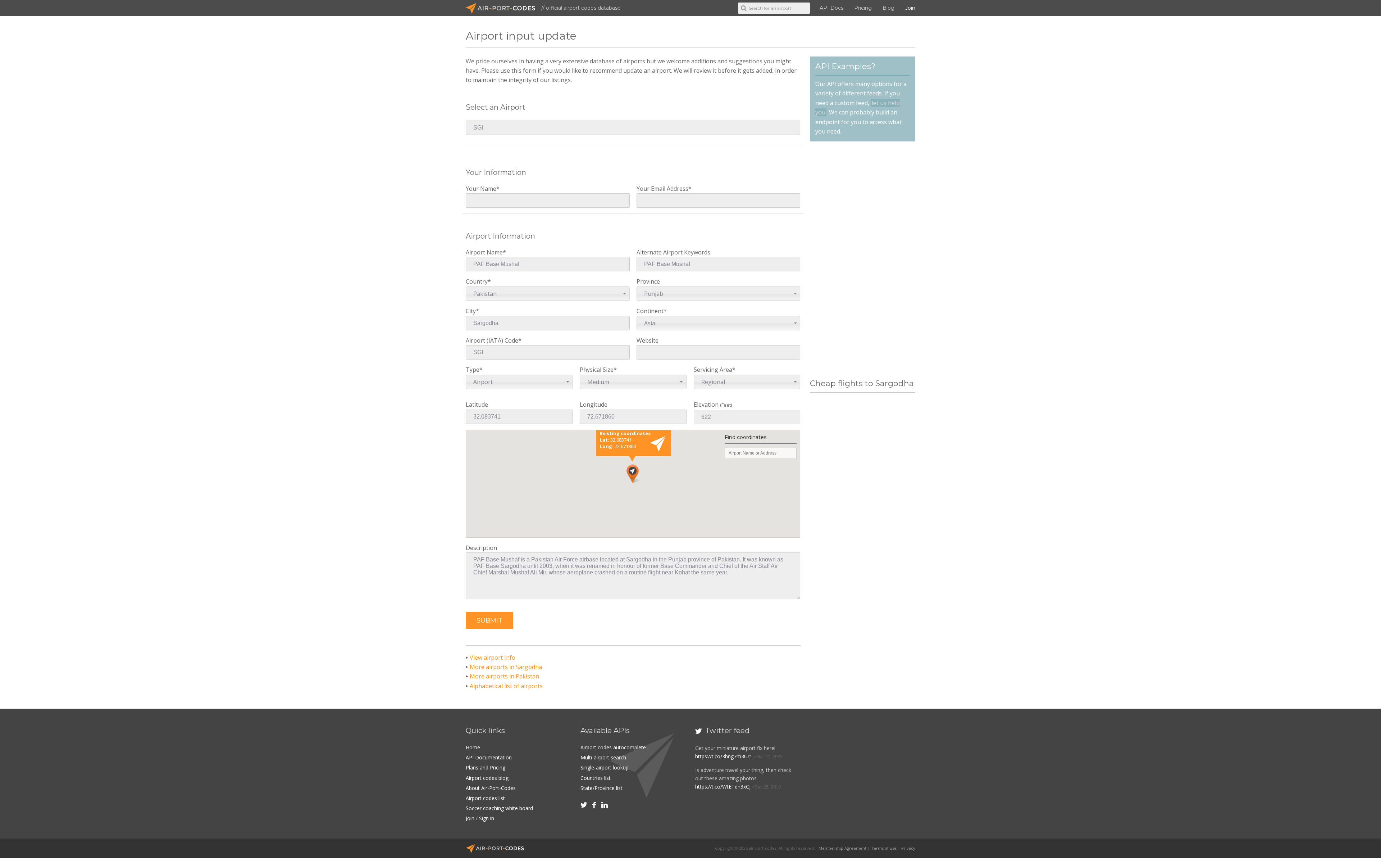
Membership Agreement (842, 848)
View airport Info (492, 657)
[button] (489, 620)
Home (473, 747)
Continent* (652, 317)
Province (650, 287)
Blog (888, 8)
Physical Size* (598, 375)
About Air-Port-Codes (491, 788)
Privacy (908, 848)
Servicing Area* (714, 375)
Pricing (863, 8)
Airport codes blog (487, 778)
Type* (479, 375)
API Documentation (489, 757)
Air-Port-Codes (503, 8)
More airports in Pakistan (504, 676)
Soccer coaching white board (499, 808)
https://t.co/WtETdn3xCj (723, 786)
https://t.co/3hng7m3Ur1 (723, 756)
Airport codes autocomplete (613, 747)
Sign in (486, 818)
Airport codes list (485, 798)
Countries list (595, 778)
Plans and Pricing (485, 767)
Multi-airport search (603, 757)
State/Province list (601, 788)
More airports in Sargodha (506, 667)
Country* (481, 287)
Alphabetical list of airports (506, 686)
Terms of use (884, 848)
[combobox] (547, 293)
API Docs (831, 8)
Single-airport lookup (604, 767)
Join (910, 8)
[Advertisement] (862, 260)
